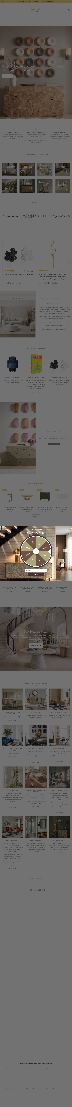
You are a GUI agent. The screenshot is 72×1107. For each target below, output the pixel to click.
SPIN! (36, 574)
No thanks (36, 578)
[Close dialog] (70, 528)
